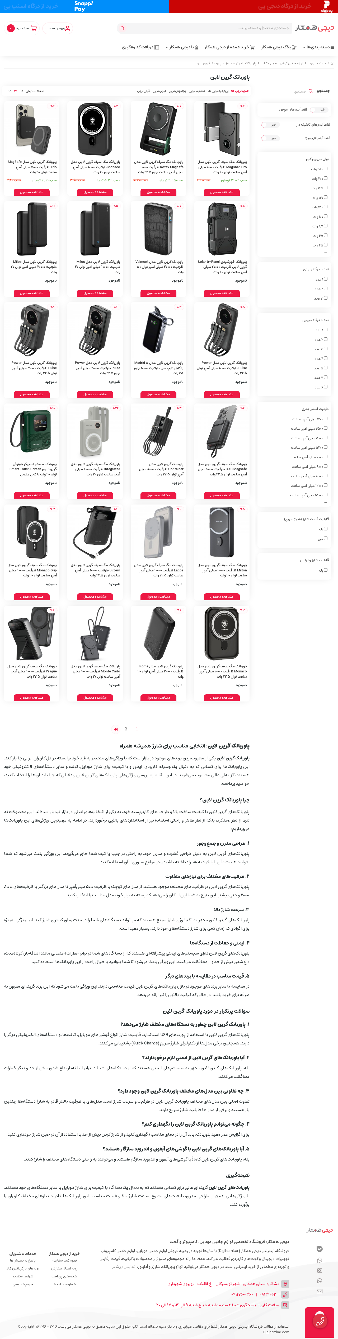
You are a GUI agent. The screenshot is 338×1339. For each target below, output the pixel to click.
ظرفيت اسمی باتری (315, 409)
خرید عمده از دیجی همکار (227, 47)
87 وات (318, 226)
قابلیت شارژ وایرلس (314, 560)
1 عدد (320, 280)
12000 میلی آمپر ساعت (307, 486)
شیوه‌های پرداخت (64, 1276)
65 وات (318, 236)
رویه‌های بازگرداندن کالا (22, 1268)
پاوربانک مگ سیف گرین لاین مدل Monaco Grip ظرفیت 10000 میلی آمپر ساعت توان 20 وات (32, 570)
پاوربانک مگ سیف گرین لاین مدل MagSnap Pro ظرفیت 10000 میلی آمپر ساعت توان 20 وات (222, 167)
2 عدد (319, 289)
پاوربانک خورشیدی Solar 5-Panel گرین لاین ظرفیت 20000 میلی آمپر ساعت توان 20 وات (222, 267)
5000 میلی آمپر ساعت (307, 438)
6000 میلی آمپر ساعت (308, 457)
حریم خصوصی (23, 1284)
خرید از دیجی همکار (64, 1254)
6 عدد (319, 387)
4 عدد (319, 359)
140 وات (318, 198)
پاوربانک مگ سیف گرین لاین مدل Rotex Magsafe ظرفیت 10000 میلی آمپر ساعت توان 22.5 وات (159, 167)
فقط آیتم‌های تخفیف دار (313, 125)
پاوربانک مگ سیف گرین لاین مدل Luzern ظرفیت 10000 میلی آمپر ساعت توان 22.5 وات (95, 570)
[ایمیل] (319, 1291)
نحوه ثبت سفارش (64, 1261)
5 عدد (319, 368)
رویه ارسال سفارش (64, 1268)
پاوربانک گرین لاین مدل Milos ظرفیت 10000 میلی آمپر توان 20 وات (97, 267)
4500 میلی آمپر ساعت (307, 429)
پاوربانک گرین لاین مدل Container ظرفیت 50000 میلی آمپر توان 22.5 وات (161, 469)
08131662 (268, 1295)
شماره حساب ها (64, 1284)
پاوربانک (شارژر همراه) (241, 63)
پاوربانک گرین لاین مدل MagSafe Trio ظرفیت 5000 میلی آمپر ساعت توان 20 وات (32, 167)
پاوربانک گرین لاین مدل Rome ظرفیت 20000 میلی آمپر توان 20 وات (161, 671)
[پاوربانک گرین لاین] (319, 1230)
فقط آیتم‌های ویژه (317, 138)
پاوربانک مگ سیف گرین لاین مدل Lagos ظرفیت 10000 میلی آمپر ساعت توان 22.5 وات (159, 570)
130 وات (318, 207)
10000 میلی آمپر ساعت (307, 476)
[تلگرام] (319, 1271)
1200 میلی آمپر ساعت (308, 419)
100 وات (318, 217)
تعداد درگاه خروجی (315, 320)
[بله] (319, 1250)
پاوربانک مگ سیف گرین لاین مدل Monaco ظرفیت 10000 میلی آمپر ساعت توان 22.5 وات (222, 671)
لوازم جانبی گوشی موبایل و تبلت (282, 63)
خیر (321, 539)
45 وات (318, 245)
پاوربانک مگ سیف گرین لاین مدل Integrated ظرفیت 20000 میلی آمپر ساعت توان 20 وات (95, 469)
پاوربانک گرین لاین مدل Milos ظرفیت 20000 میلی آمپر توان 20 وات (34, 267)
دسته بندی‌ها (319, 47)
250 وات (317, 169)
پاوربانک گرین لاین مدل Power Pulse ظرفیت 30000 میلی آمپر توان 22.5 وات (34, 368)
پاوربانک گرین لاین (209, 63)
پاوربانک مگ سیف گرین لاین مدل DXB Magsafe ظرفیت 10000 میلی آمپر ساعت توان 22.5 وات (222, 469)
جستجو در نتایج (323, 91)
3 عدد (319, 299)
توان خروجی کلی (317, 159)
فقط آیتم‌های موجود (293, 110)
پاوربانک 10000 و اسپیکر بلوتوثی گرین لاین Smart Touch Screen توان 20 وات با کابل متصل (33, 469)
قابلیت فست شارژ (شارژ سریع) (306, 519)
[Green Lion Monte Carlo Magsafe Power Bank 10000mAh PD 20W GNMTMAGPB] (95, 633)
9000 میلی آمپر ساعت (308, 467)
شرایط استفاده (22, 1276)
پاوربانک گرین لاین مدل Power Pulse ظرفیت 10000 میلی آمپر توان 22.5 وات (222, 368)
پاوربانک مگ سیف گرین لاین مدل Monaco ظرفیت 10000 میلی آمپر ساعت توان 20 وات (95, 167)
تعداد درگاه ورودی (316, 269)
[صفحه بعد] (115, 729)
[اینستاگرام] (319, 1281)
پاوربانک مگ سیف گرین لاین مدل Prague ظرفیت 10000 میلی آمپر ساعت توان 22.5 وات (32, 671)
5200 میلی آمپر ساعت (307, 448)
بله (321, 529)
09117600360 (242, 1295)
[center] (123, 28)
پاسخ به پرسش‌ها (23, 1261)
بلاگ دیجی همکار (276, 47)
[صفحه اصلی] (332, 63)
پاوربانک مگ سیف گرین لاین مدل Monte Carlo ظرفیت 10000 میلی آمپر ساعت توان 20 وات (95, 671)
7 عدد (319, 378)
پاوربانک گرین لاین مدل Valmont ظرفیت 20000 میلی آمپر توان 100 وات (159, 267)
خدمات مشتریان (22, 1254)
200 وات (318, 179)
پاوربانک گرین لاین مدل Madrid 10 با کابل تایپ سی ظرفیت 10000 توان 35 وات (159, 368)
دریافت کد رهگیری (138, 47)
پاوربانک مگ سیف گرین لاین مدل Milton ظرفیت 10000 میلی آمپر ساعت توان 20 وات (222, 570)
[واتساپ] (319, 1261)
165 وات (318, 188)
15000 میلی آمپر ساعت (307, 495)
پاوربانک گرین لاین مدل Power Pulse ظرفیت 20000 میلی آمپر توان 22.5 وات (97, 368)
